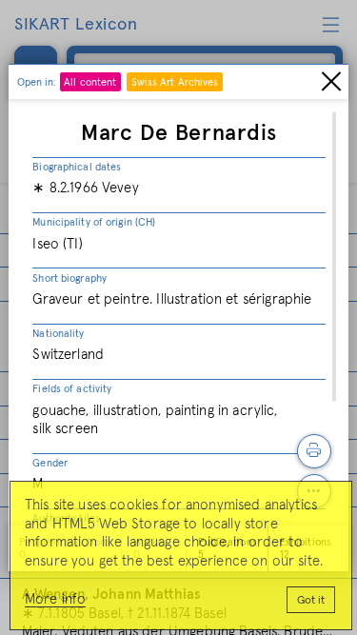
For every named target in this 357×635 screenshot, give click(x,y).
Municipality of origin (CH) (93, 222)
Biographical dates (76, 167)
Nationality (58, 333)
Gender (50, 463)
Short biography (69, 278)
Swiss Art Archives (175, 82)
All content (90, 82)
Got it (311, 600)
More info (55, 599)
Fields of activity (71, 389)
